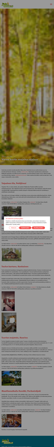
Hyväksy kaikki (38, 228)
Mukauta (13, 228)
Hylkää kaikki (25, 228)
